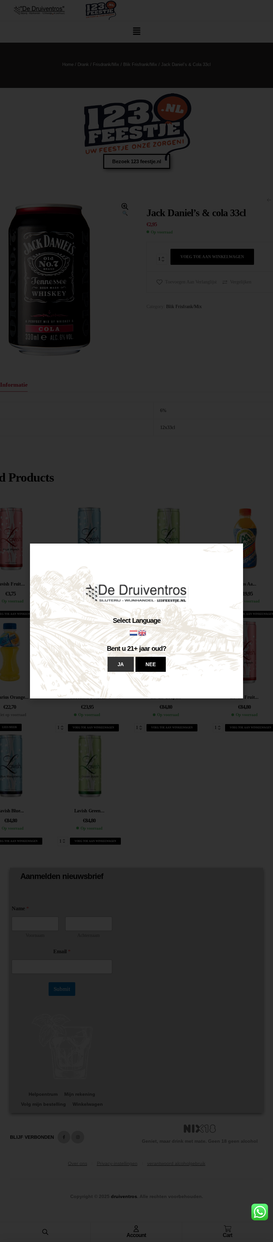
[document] (136, 621)
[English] (142, 632)
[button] (121, 664)
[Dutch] (134, 632)
